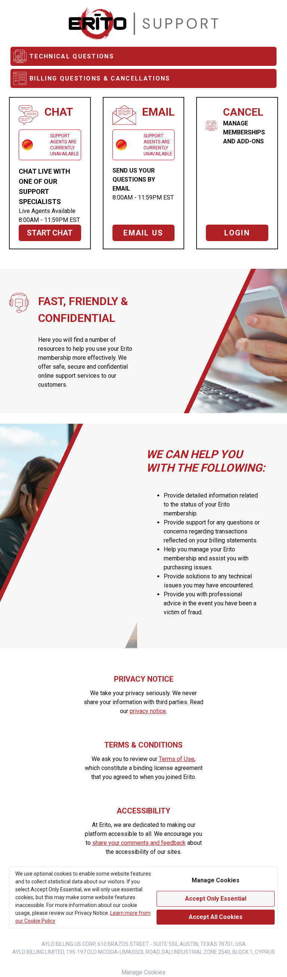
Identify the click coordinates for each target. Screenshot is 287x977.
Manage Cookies (143, 972)
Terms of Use (176, 759)
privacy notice (148, 711)
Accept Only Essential (215, 898)
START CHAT (49, 232)
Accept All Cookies (216, 916)
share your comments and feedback (139, 842)
